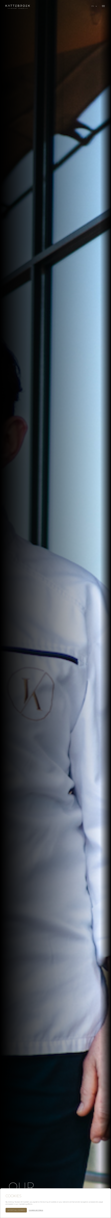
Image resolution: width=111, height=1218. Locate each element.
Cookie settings (36, 1210)
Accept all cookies (16, 1210)
